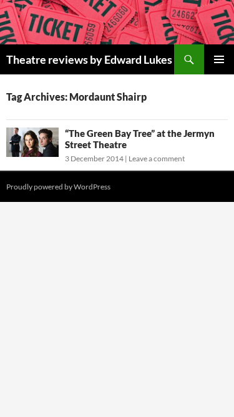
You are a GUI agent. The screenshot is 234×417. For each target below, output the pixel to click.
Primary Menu (219, 59)
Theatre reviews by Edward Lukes (89, 59)
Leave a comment (157, 158)
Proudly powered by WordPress (58, 186)
